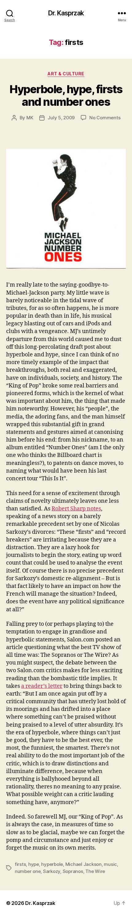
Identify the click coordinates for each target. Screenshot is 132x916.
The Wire (95, 871)
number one (28, 871)
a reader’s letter (41, 686)
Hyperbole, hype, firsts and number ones (66, 95)
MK (29, 118)
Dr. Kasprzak (66, 13)
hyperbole (52, 864)
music (110, 864)
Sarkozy (51, 871)
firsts (20, 864)
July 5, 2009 (61, 118)
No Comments (104, 118)
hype (33, 864)
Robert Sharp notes (76, 508)
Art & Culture (66, 73)
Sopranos (73, 871)
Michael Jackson (83, 864)
